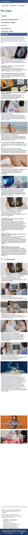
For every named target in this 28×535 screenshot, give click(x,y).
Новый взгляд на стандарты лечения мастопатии (14, 482)
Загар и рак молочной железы (9, 135)
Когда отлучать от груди (8, 314)
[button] (22, 44)
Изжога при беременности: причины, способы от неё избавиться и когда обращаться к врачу (14, 437)
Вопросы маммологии (9, 19)
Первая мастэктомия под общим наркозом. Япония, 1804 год (13, 93)
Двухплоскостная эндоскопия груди (11, 374)
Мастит (4, 25)
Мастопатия (5, 28)
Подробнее (16, 532)
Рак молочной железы (7, 167)
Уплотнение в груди (7, 113)
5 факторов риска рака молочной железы (13, 73)
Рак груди (4, 34)
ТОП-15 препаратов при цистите (12, 424)
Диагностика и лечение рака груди (11, 148)
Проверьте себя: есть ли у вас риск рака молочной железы (12, 66)
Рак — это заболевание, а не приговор (12, 210)
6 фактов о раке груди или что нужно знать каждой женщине (13, 235)
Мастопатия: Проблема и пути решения (11, 467)
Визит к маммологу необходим (10, 333)
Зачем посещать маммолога (9, 355)
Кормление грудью (8, 22)
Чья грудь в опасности (9, 497)
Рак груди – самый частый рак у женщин (12, 189)
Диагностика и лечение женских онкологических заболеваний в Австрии (12, 248)
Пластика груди (7, 31)
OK (22, 532)
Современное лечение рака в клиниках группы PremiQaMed (12, 219)
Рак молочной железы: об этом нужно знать (13, 59)
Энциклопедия (7, 1)
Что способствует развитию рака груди (12, 142)
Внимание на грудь (6, 296)
